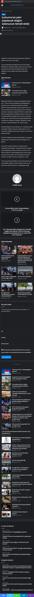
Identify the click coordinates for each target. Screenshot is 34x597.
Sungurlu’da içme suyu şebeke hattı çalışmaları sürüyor (21, 378)
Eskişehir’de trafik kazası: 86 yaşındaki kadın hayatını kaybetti (22, 483)
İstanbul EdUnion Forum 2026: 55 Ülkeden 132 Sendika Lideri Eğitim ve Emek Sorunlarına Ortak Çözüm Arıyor (25, 259)
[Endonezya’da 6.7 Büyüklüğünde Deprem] (5, 85)
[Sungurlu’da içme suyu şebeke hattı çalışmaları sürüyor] (6, 379)
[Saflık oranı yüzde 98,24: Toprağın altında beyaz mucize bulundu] (6, 394)
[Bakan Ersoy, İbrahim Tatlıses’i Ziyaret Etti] (6, 492)
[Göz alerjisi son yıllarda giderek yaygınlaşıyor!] (6, 440)
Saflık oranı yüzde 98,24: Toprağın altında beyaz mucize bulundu (21, 393)
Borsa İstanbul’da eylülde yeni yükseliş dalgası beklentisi (21, 400)
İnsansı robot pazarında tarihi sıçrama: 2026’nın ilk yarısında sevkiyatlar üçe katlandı (21, 446)
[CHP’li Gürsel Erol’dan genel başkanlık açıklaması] (8, 250)
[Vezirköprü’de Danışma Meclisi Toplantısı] (6, 507)
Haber (10, 11)
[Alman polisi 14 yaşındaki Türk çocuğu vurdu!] (8, 271)
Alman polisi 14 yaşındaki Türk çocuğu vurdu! (8, 277)
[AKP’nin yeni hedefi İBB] (25, 271)
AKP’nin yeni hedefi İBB (24, 276)
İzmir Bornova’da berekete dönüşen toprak (20, 454)
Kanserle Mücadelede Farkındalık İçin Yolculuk (25, 293)
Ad (2, 331)
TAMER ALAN (7, 27)
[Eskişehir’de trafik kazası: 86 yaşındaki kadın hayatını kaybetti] (6, 485)
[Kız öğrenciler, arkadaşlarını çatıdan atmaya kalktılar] (8, 287)
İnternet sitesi (5, 343)
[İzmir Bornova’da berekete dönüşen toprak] (6, 455)
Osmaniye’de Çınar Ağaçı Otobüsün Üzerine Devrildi (17, 1)
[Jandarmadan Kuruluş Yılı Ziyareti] (6, 514)
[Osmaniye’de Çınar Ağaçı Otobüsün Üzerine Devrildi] (5, 93)
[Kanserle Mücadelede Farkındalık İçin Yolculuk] (25, 287)
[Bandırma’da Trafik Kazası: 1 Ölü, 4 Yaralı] (6, 499)
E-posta (3, 337)
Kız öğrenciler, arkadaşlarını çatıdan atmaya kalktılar (8, 294)
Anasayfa (5, 11)
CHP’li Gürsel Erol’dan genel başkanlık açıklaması (7, 257)
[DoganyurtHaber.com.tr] (17, 5)
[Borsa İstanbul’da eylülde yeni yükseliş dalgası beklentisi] (6, 402)
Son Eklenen (17, 364)
